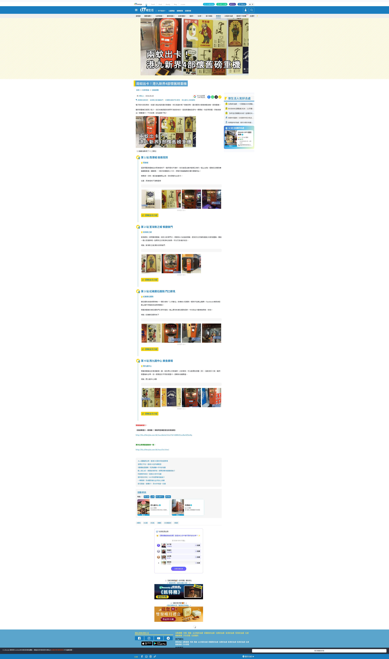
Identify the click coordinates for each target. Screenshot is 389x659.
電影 (176, 523)
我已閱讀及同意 (319, 651)
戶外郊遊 (186, 635)
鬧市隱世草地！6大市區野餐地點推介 (151, 477)
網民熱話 (178, 642)
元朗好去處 (220, 633)
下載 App (242, 4)
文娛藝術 (168, 523)
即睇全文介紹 (151, 215)
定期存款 (188, 11)
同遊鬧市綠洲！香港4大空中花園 (149, 474)
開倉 (189, 633)
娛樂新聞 (180, 11)
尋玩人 (141, 96)
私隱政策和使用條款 (57, 650)
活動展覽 (155, 90)
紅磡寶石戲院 (148, 296)
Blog (175, 4)
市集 (185, 633)
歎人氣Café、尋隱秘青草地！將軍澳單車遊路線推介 (156, 470)
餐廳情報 (178, 635)
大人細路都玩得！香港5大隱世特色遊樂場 (153, 461)
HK (146, 4)
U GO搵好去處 (210, 4)
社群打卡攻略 (222, 4)
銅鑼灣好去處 (209, 633)
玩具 (152, 523)
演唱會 (138, 16)
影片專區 (209, 16)
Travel (153, 4)
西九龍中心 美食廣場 (188, 100)
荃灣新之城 (147, 232)
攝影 (159, 523)
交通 (145, 523)
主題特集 (253, 16)
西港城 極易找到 (143, 100)
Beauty (168, 4)
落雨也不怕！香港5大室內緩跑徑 (149, 464)
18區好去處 (228, 16)
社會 (247, 633)
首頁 (138, 90)
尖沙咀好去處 (198, 633)
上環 (152, 497)
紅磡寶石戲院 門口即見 (172, 100)
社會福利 (194, 635)
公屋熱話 (172, 11)
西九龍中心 (147, 366)
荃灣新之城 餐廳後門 (156, 100)
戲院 (139, 523)
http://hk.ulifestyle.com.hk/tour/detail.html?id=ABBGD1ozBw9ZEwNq (164, 435)
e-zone (183, 4)
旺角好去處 (239, 633)
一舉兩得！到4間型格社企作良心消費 (151, 480)
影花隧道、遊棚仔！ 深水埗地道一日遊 (152, 483)
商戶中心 (232, 4)
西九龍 (146, 497)
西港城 (145, 162)
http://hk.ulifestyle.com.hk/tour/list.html (152, 449)
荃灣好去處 (230, 633)
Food (160, 4)
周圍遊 (218, 16)
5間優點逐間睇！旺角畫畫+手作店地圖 (152, 467)
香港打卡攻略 (241, 16)
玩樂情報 (145, 90)
